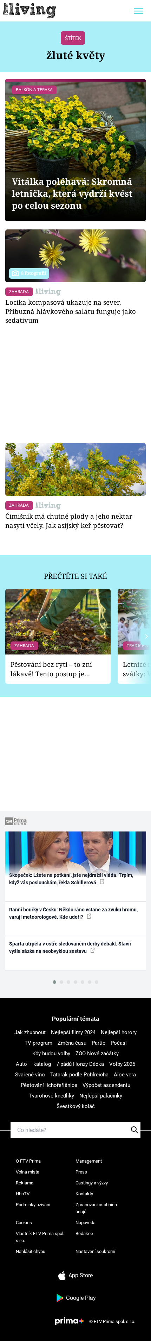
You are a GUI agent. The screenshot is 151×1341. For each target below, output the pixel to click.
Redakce (84, 1233)
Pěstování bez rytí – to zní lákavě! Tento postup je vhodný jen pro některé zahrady (51, 669)
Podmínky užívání (33, 1204)
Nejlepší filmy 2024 (73, 1032)
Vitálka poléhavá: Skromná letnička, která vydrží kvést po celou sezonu (72, 193)
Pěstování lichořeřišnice (49, 1085)
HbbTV (22, 1193)
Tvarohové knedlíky (51, 1096)
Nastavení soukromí (95, 1251)
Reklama (24, 1182)
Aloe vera (125, 1074)
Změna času (72, 1043)
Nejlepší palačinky (100, 1096)
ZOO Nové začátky (97, 1053)
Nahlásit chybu (30, 1251)
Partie (98, 1043)
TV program (38, 1043)
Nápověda (86, 1222)
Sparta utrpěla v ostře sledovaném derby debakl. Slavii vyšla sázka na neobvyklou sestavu (70, 947)
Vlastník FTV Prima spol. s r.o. (40, 1237)
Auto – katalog (33, 1064)
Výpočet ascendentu (106, 1085)
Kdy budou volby (51, 1053)
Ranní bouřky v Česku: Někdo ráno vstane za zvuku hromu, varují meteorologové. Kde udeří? (73, 913)
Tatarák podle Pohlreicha (79, 1074)
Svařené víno (30, 1074)
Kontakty (84, 1193)
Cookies (24, 1222)
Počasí (119, 1043)
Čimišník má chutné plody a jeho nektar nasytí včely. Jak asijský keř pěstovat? (68, 521)
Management (89, 1161)
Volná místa (27, 1172)
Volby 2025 (122, 1064)
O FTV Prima (28, 1161)
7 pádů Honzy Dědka (80, 1064)
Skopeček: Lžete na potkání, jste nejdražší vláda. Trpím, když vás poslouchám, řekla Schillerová (71, 878)
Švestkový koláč (76, 1106)
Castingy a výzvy (92, 1182)
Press (81, 1172)
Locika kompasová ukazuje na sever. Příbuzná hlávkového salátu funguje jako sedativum (70, 311)
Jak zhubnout (30, 1032)
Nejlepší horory (119, 1032)
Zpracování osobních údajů (96, 1208)
